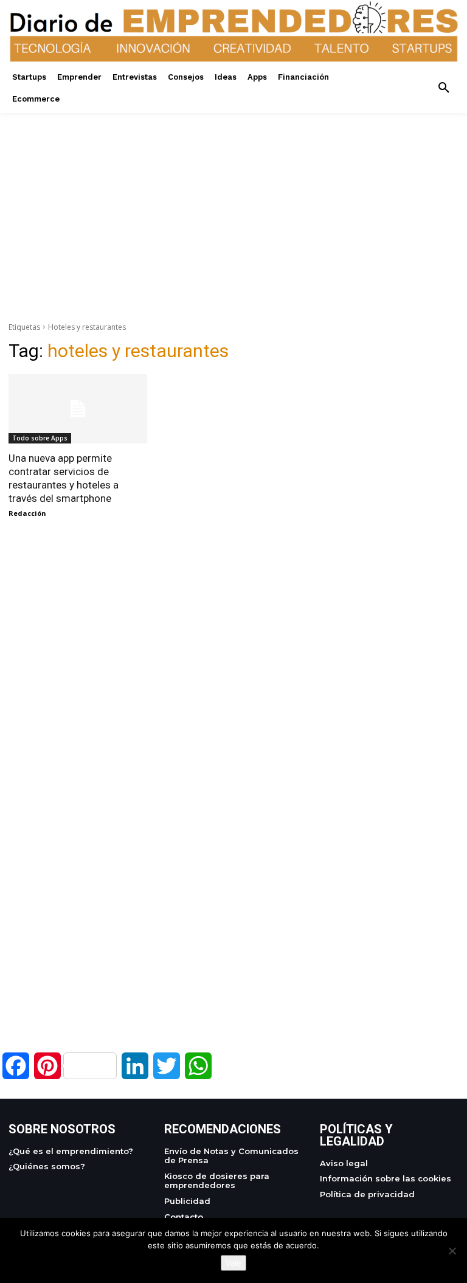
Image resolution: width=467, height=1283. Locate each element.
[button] (443, 88)
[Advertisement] (233, 198)
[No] (452, 1251)
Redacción (27, 513)
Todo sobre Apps (39, 438)
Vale (233, 1263)
